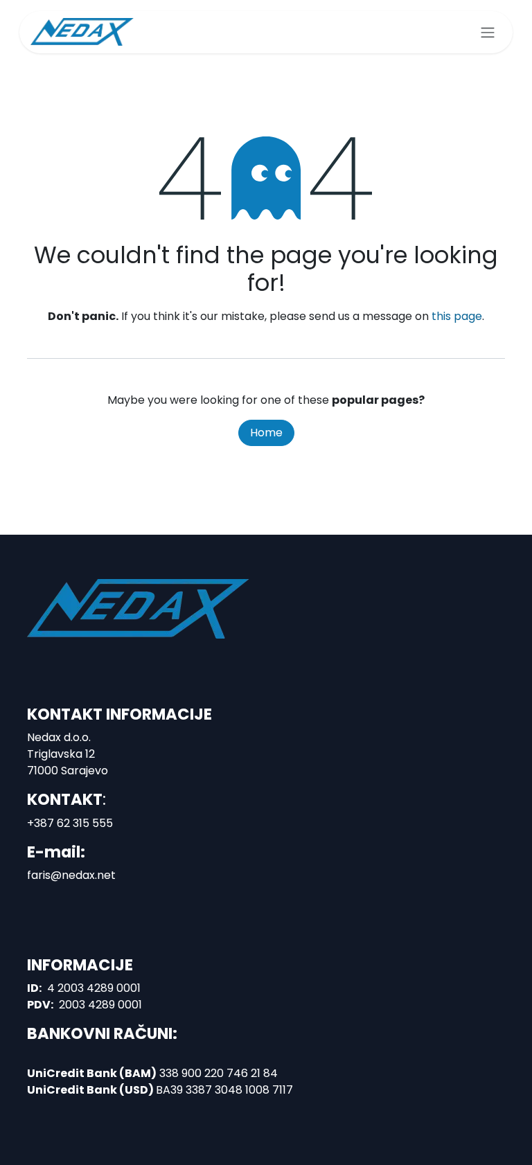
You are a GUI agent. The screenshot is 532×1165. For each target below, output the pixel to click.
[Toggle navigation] (488, 32)
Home (266, 433)
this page (457, 316)
